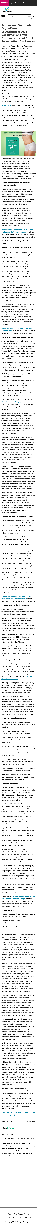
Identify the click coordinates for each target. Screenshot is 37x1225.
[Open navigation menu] (3, 16)
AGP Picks (4, 3)
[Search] (25, 17)
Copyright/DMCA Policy (13, 1222)
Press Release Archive (21, 1214)
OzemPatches (6, 105)
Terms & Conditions (26, 1218)
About (10, 1214)
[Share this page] (34, 16)
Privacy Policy (28, 1222)
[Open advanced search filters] (29, 17)
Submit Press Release (11, 1218)
